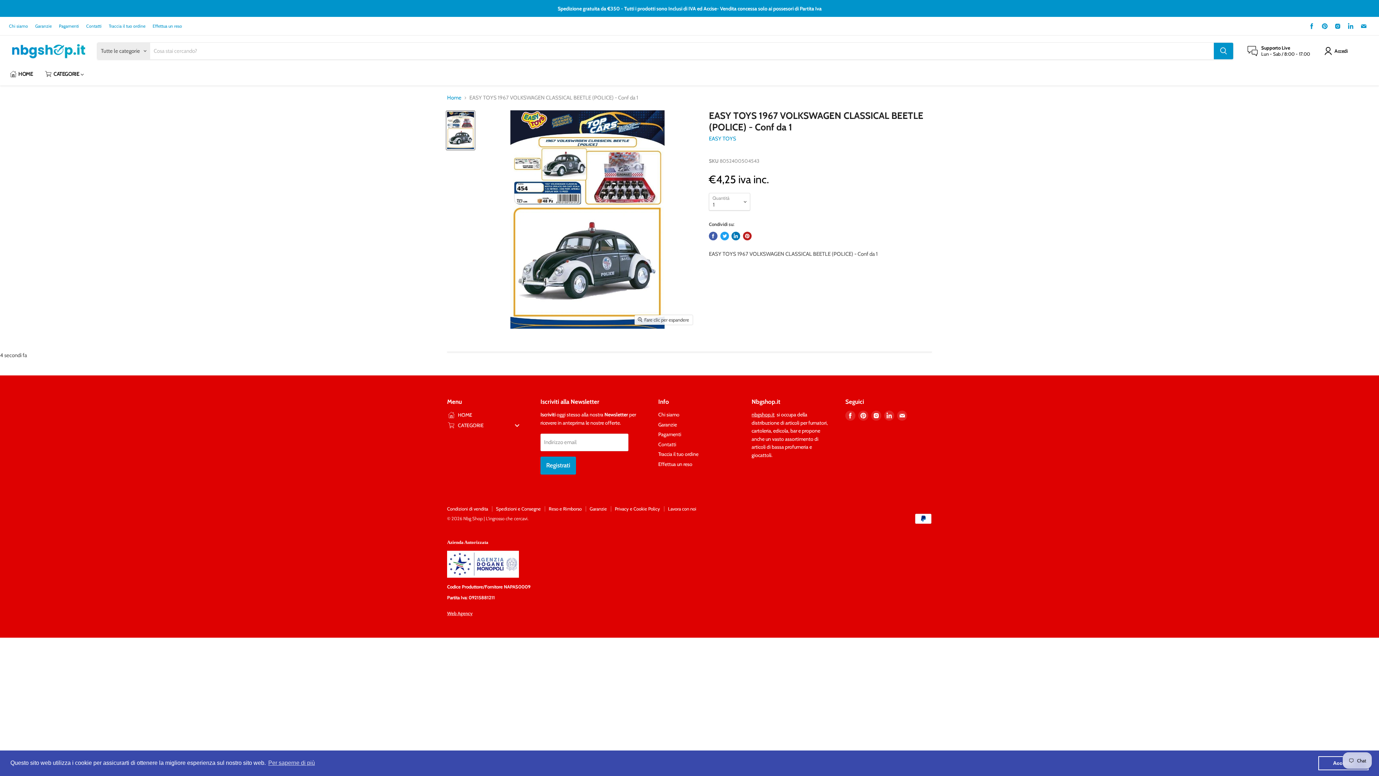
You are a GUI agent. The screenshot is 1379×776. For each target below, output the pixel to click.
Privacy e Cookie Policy (637, 509)
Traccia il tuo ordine (127, 26)
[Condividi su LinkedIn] (736, 236)
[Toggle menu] (517, 425)
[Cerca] (1223, 51)
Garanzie (43, 26)
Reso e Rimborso (565, 509)
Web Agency (460, 613)
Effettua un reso (167, 26)
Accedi (1340, 51)
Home (454, 98)
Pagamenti (69, 26)
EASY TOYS (722, 138)
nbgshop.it (763, 414)
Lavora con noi (682, 509)
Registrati (558, 465)
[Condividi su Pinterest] (747, 236)
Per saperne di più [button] (291, 763)
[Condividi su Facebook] (713, 236)
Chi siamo (18, 26)
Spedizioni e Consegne (518, 509)
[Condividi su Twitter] (724, 236)
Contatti (94, 26)
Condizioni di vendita (467, 509)
